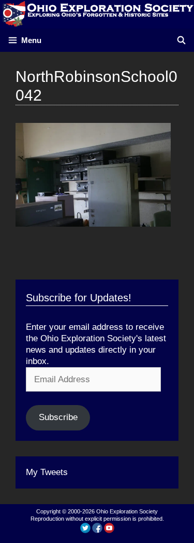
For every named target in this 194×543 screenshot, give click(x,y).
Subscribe (58, 417)
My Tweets (47, 472)
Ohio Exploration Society (127, 511)
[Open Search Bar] (181, 40)
